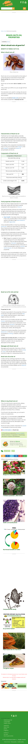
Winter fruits (6, 727)
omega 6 (20, 146)
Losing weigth (7, 721)
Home (2, 31)
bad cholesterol (21, 220)
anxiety (24, 350)
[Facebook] (11, 716)
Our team (6, 734)
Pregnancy (6, 730)
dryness (3, 321)
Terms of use (7, 741)
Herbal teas (6, 725)
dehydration (4, 332)
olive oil (20, 207)
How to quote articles (8, 736)
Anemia (5, 728)
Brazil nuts (7, 451)
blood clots (4, 226)
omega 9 (6, 148)
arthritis (22, 246)
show (8, 41)
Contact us (6, 732)
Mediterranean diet (8, 720)
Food (5, 31)
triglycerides (12, 222)
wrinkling (10, 333)
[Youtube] (13, 716)
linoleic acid (15, 98)
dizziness (13, 243)
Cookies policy (20, 741)
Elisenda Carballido (20, 433)
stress (4, 351)
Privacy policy (14, 741)
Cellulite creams (7, 723)
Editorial (17, 441)
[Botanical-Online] (8, 3)
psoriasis (12, 324)
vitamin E (18, 148)
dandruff (24, 365)
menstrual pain (7, 248)
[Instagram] (16, 716)
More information (6, 430)
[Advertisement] (14, 22)
